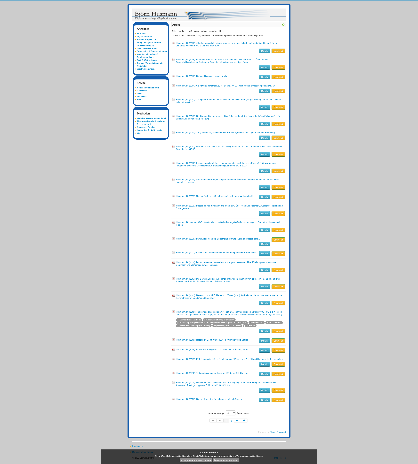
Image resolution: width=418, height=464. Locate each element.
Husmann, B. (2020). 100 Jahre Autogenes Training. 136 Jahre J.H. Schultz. (212, 372)
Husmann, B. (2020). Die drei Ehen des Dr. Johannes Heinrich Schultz (209, 399)
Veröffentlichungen (145, 69)
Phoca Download (278, 432)
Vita (139, 133)
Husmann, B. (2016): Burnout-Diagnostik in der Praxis (201, 75)
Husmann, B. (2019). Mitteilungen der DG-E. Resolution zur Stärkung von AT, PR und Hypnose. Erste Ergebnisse (229, 359)
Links (139, 94)
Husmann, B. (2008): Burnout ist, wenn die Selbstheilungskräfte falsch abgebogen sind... (218, 238)
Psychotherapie (144, 36)
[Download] (283, 24)
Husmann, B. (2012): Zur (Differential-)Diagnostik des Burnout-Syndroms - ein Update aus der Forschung (225, 132)
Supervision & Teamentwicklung (152, 51)
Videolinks (142, 96)
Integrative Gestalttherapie (149, 130)
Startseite (141, 34)
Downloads (142, 91)
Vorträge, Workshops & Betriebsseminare (148, 55)
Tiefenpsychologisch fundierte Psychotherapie (151, 122)
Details (264, 50)
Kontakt (140, 99)
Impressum (137, 446)
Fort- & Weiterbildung (147, 60)
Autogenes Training (146, 127)
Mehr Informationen (227, 460)
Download (278, 50)
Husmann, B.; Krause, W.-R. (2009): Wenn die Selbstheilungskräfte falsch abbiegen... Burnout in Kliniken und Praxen (228, 223)
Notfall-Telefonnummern (148, 88)
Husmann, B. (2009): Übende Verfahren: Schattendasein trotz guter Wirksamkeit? (214, 196)
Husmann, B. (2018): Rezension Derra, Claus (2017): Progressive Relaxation (212, 339)
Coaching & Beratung (147, 48)
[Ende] (244, 420)
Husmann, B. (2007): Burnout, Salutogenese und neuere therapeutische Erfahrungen (216, 252)
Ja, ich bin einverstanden (197, 460)
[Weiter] (237, 420)
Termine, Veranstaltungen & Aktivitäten (150, 64)
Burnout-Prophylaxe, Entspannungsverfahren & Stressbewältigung (149, 42)
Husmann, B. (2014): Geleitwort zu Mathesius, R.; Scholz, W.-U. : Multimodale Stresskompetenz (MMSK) (226, 85)
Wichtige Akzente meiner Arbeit (151, 118)
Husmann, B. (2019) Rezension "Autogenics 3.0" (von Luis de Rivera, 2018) (212, 349)
